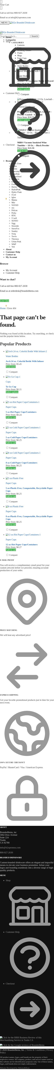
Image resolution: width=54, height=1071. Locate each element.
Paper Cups (11, 407)
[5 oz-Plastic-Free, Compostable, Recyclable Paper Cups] (30, 478)
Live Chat (4, 301)
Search (35, 36)
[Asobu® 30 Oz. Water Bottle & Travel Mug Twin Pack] (35, 69)
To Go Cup (11, 387)
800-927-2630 (6, 852)
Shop (8, 41)
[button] (3, 199)
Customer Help (13, 273)
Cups (8, 381)
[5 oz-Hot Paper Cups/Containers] (30, 402)
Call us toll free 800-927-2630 (13, 13)
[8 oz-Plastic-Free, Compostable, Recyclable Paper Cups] (30, 506)
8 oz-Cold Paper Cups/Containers (21, 463)
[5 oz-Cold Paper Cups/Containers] (30, 427)
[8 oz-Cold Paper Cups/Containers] (30, 453)
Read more (11, 366)
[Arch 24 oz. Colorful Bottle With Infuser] (30, 351)
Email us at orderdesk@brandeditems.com (19, 291)
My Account (11, 270)
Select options (23, 89)
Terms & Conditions (35, 1050)
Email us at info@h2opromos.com (15, 17)
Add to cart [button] (22, 150)
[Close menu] (1, 1)
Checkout (10, 145)
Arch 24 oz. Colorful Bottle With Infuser (25, 361)
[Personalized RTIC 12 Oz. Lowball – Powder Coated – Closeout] (35, 100)
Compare (24, 94)
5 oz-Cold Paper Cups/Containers (21, 437)
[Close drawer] (1, 8)
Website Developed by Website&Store (15, 1068)
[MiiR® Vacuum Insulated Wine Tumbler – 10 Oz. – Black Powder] (35, 131)
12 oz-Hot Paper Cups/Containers (22, 544)
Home (3, 308)
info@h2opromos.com (10, 847)
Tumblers (21, 137)
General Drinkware (26, 107)
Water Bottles (23, 76)
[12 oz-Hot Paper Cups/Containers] (30, 534)
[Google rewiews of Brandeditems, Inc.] (22, 1045)
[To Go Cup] (30, 377)
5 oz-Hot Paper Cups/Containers (21, 412)
